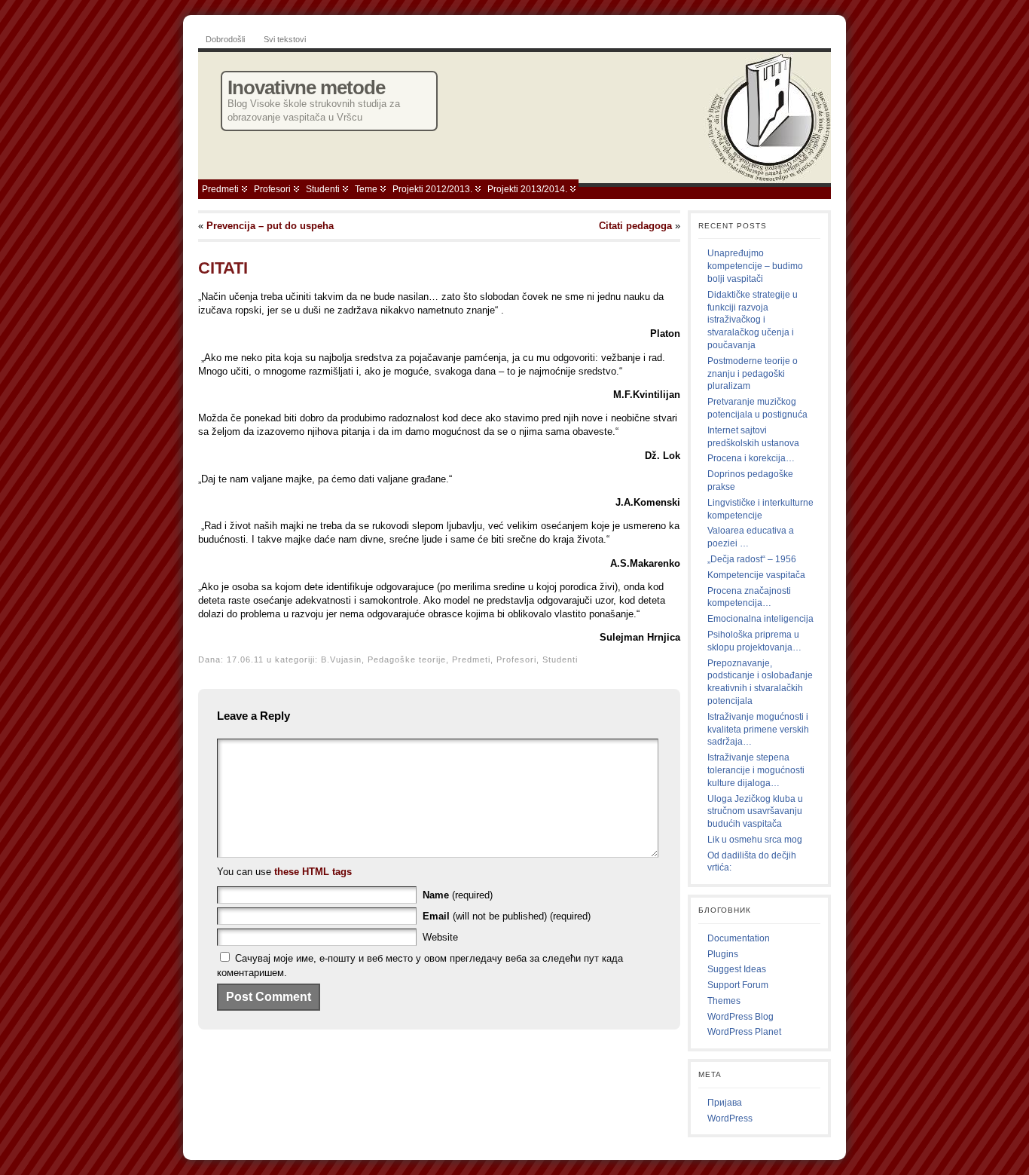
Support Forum (737, 985)
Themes (723, 1001)
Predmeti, (474, 659)
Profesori (272, 189)
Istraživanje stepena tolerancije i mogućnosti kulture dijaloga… (756, 770)
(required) (458, 895)
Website (440, 937)
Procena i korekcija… (751, 458)
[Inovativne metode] (514, 113)
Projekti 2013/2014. (527, 189)
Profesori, (519, 659)
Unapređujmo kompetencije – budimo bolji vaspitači (755, 266)
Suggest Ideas (736, 969)
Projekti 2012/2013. (432, 189)
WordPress (730, 1118)
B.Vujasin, (344, 659)
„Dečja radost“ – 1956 (751, 559)
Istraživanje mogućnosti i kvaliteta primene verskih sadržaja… (758, 729)
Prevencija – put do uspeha (270, 225)
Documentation (738, 938)
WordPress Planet (744, 1032)
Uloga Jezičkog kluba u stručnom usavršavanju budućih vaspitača (755, 812)
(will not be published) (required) (507, 916)
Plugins (722, 954)
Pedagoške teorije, (410, 659)
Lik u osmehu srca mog (754, 839)
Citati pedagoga (635, 225)
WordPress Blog (740, 1016)
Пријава (724, 1102)
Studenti (323, 189)
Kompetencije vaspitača (756, 575)
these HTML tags (313, 871)
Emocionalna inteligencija (760, 619)
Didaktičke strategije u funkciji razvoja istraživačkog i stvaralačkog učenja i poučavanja (752, 319)
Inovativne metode (306, 87)
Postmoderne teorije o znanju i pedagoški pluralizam (752, 374)
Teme (366, 189)
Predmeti (220, 189)
